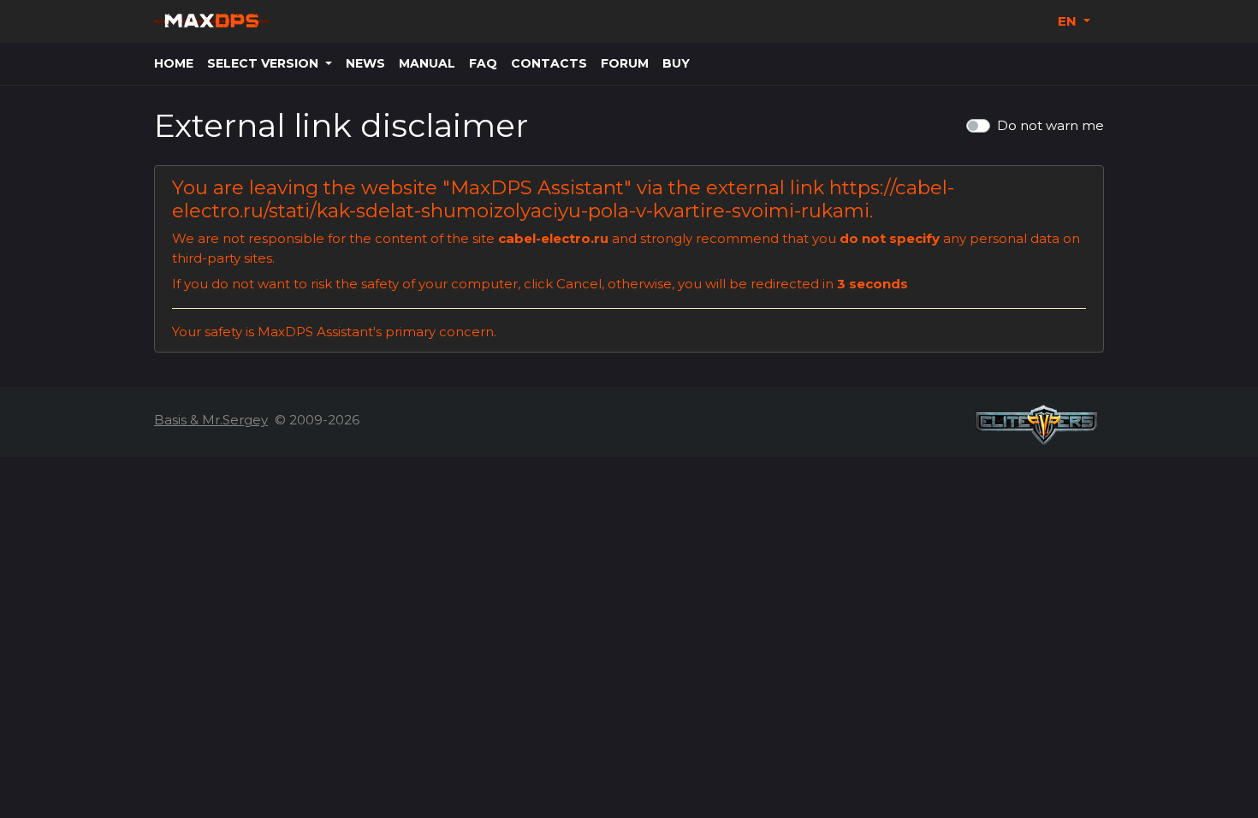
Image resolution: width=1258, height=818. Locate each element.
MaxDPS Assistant (537, 187)
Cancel (579, 284)
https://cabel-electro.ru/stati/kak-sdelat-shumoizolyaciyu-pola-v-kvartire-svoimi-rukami (563, 198)
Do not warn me (1050, 125)
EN (1069, 21)
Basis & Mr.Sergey (211, 420)
